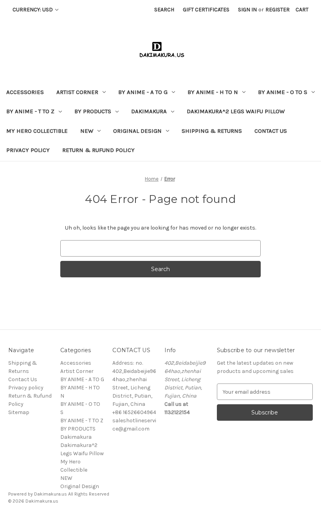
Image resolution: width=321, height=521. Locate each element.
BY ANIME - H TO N (213, 92)
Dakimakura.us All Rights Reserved (71, 494)
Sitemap (18, 412)
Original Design (137, 130)
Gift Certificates (206, 9)
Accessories (25, 92)
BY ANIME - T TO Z (30, 111)
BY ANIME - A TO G (143, 92)
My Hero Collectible (37, 130)
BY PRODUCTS (92, 111)
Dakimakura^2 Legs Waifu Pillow (236, 111)
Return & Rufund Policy (98, 150)
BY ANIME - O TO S (282, 92)
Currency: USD (33, 9)
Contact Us (270, 130)
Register (277, 9)
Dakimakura (149, 111)
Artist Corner (77, 92)
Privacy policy (28, 150)
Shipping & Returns (212, 130)
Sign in (247, 9)
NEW (86, 130)
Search (164, 9)
